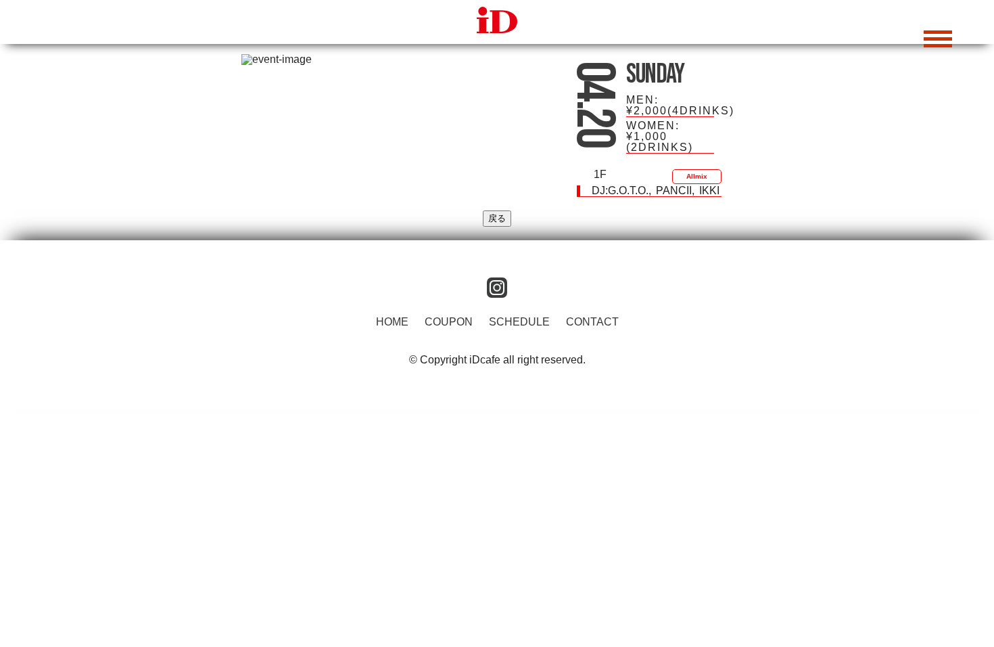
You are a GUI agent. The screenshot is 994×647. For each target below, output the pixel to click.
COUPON (449, 322)
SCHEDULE (519, 322)
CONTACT (592, 322)
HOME (392, 322)
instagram (497, 287)
